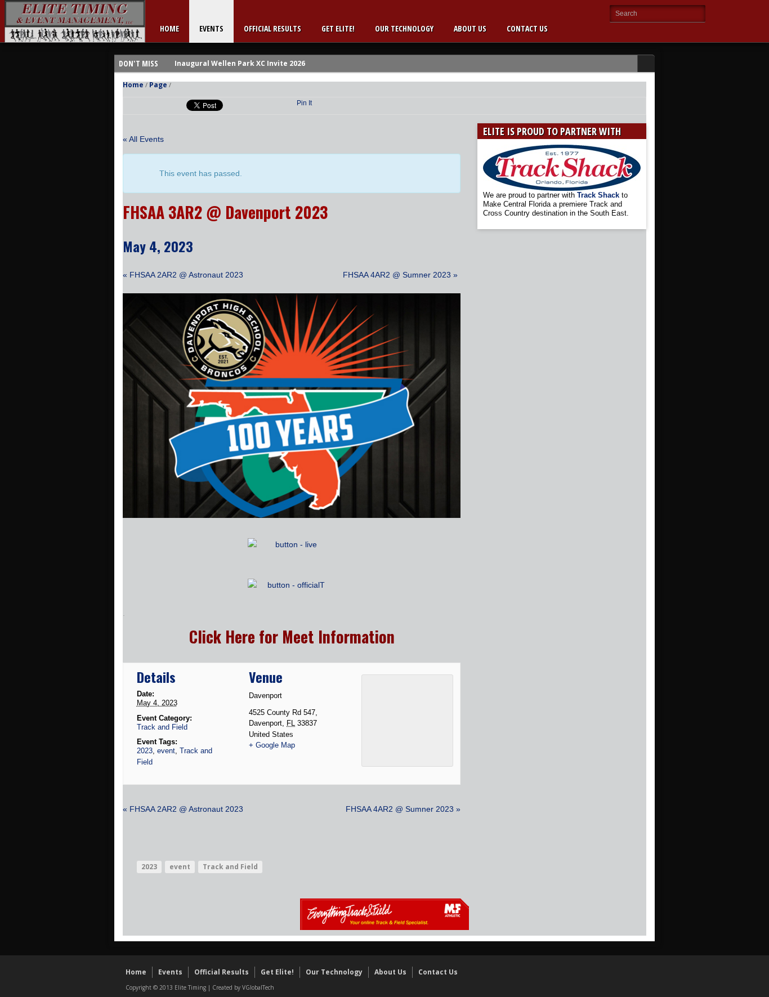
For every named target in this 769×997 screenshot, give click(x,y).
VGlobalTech (258, 987)
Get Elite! (338, 28)
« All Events (143, 139)
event (166, 750)
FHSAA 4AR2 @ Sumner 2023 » (400, 274)
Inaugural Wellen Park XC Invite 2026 (240, 63)
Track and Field (162, 727)
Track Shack (599, 195)
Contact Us (527, 28)
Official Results (272, 28)
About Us (470, 28)
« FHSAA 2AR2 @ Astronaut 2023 (183, 274)
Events (211, 28)
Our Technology (404, 28)
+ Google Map (272, 745)
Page (158, 85)
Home (169, 28)
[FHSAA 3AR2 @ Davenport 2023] (291, 515)
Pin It (304, 103)
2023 (145, 750)
